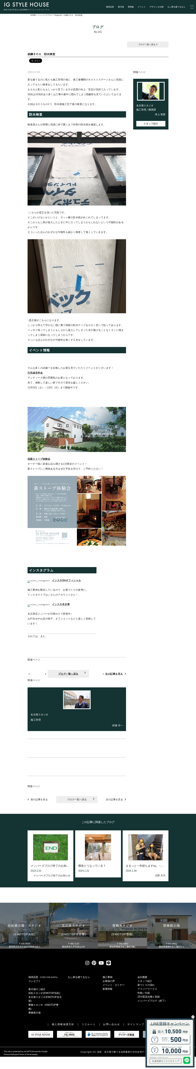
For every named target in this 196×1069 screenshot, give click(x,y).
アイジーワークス (147, 989)
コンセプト (34, 981)
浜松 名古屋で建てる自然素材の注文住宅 (119, 1052)
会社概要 (142, 977)
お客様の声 (109, 981)
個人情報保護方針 (63, 1024)
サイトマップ (135, 1024)
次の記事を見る (114, 674)
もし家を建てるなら (176, 7)
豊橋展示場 (34, 1012)
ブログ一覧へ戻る (147, 44)
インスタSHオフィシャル (66, 580)
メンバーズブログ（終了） (152, 1000)
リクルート (89, 1024)
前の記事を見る (39, 799)
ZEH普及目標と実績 (149, 996)
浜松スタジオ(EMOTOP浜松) (44, 993)
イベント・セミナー (114, 985)
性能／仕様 (144, 993)
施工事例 (107, 977)
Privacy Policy (9, 1054)
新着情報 (107, 989)
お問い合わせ (111, 1024)
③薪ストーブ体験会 (39, 459)
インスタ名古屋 (61, 604)
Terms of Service (26, 1054)
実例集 (131, 7)
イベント (142, 7)
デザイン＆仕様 (157, 7)
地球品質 (110, 7)
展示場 (121, 7)
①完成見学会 (35, 373)
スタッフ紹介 (150, 123)
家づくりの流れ (146, 985)
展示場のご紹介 (36, 989)
